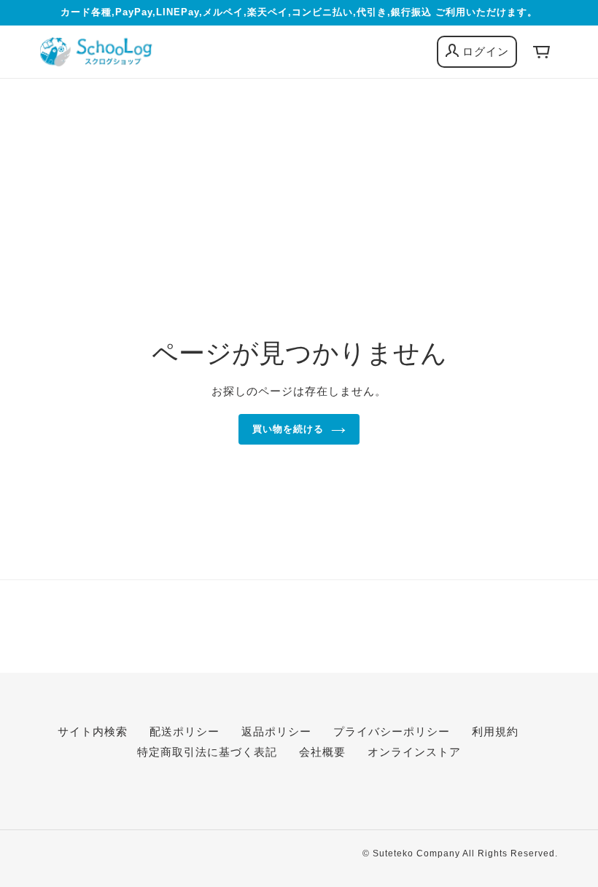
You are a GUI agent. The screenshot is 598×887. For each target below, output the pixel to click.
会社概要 (322, 752)
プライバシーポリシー (391, 731)
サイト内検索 (93, 731)
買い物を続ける (288, 428)
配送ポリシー (185, 731)
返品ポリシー (276, 731)
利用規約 (495, 731)
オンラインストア (414, 752)
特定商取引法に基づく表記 (207, 752)
